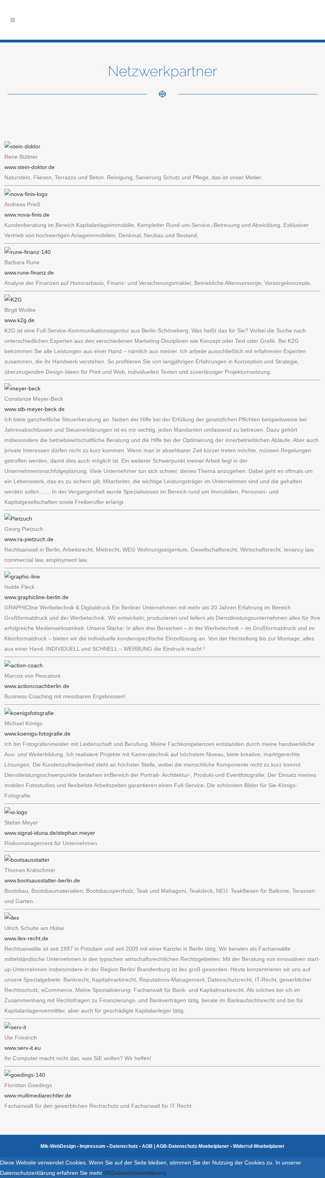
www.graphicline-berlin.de (36, 597)
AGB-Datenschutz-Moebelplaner (192, 1146)
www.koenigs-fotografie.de (37, 733)
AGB (147, 1146)
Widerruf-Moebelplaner (259, 1146)
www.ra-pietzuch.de (29, 539)
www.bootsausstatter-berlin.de (42, 880)
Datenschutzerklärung (138, 1173)
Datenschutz (123, 1146)
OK (107, 1173)
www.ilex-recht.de (26, 938)
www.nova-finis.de (27, 214)
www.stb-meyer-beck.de (34, 409)
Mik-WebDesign (58, 1146)
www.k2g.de (19, 320)
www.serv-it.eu (22, 1048)
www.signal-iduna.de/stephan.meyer (49, 833)
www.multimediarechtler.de (37, 1095)
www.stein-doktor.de (29, 167)
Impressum (92, 1146)
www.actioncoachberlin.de (36, 686)
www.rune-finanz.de (29, 272)
